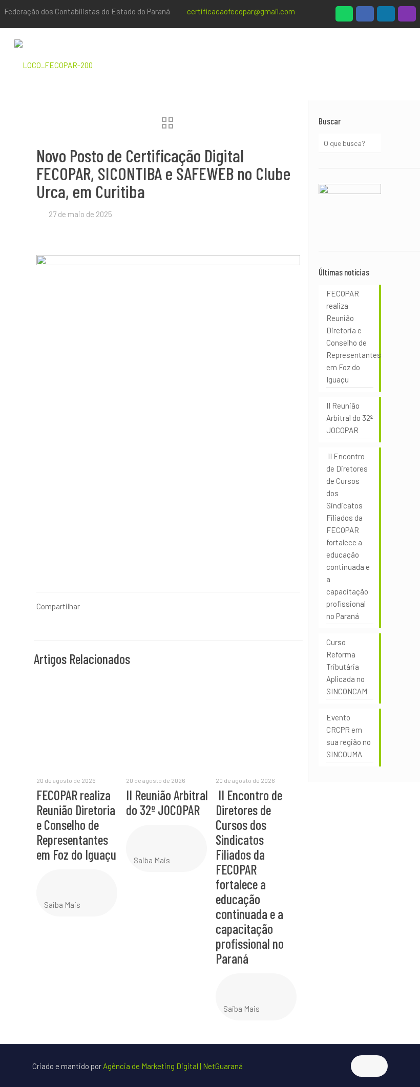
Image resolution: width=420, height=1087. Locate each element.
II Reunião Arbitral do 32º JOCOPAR (167, 802)
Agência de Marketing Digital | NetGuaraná (173, 1066)
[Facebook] (365, 16)
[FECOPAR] (53, 64)
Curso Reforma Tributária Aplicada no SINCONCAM (346, 666)
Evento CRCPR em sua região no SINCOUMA (348, 736)
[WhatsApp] (344, 16)
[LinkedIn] (386, 16)
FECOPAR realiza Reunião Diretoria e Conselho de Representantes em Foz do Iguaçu (76, 824)
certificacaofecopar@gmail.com (241, 11)
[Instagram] (407, 16)
